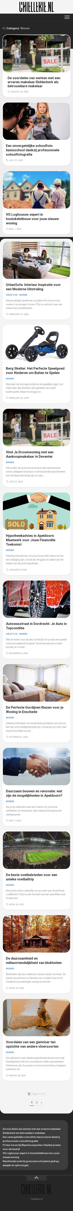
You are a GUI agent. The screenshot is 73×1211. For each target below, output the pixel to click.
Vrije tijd (11, 295)
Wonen (23, 295)
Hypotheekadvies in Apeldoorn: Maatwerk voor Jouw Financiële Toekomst (30, 540)
